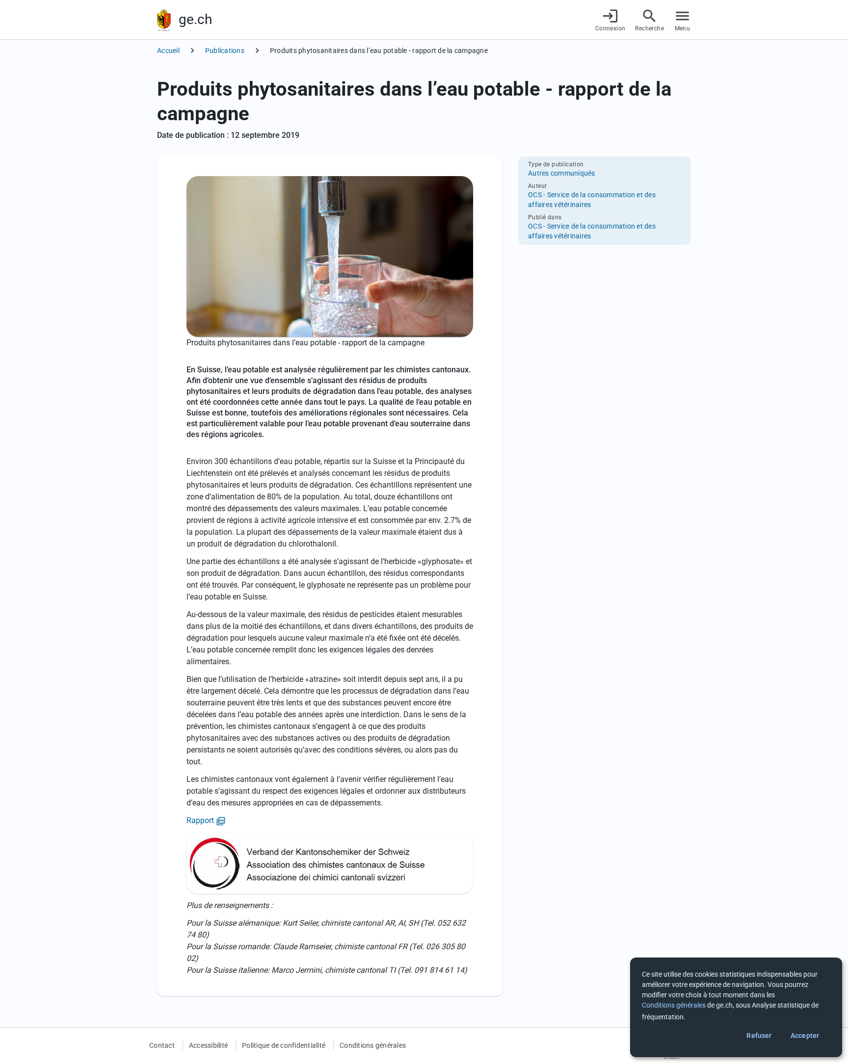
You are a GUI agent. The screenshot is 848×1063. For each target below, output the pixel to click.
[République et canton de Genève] (164, 20)
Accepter (805, 1035)
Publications (224, 50)
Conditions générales (373, 1045)
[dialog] (736, 1007)
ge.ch (195, 19)
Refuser (758, 1035)
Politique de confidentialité (283, 1045)
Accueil (168, 50)
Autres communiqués (561, 173)
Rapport (206, 821)
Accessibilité (208, 1045)
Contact (162, 1045)
